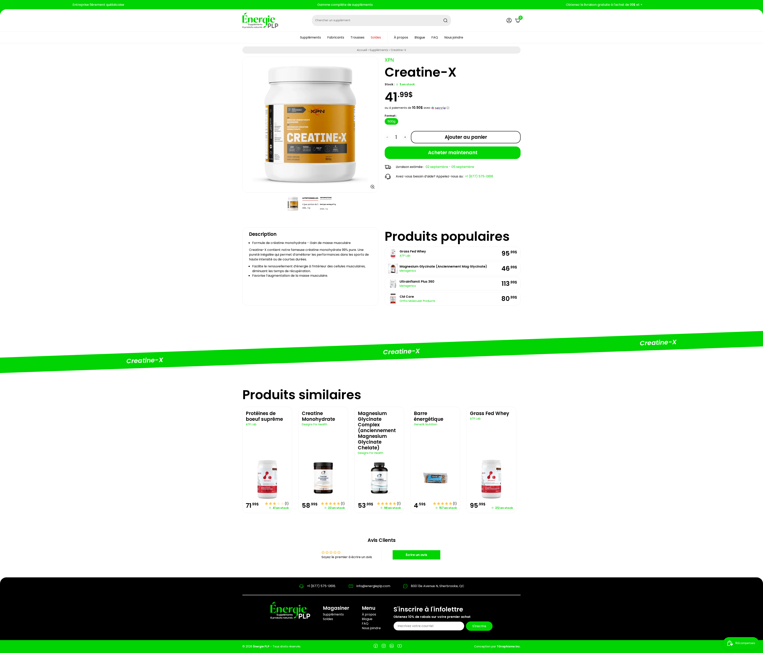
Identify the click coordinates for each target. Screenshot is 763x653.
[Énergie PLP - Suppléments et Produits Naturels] (260, 20)
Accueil (362, 50)
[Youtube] (399, 646)
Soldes (376, 37)
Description (263, 234)
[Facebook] (375, 646)
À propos (401, 37)
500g (391, 121)
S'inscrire (479, 626)
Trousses (357, 37)
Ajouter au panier (466, 137)
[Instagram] (383, 646)
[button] (453, 108)
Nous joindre (453, 37)
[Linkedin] (391, 646)
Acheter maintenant (452, 152)
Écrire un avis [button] (416, 555)
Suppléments (310, 37)
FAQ (434, 37)
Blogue (419, 37)
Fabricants (335, 37)
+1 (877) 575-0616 (479, 176)
